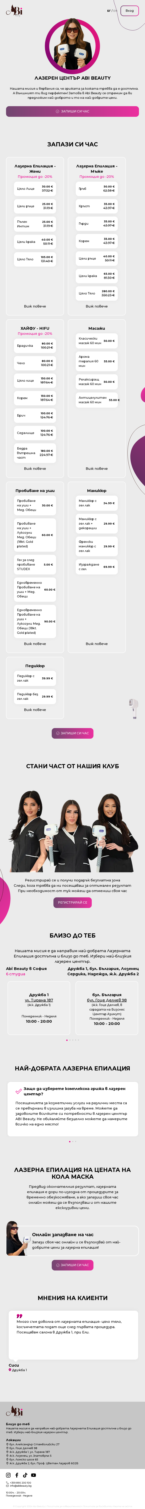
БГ (109, 11)
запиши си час (75, 111)
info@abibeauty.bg (21, 1485)
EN (115, 11)
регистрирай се (72, 902)
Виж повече (35, 306)
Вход (130, 11)
